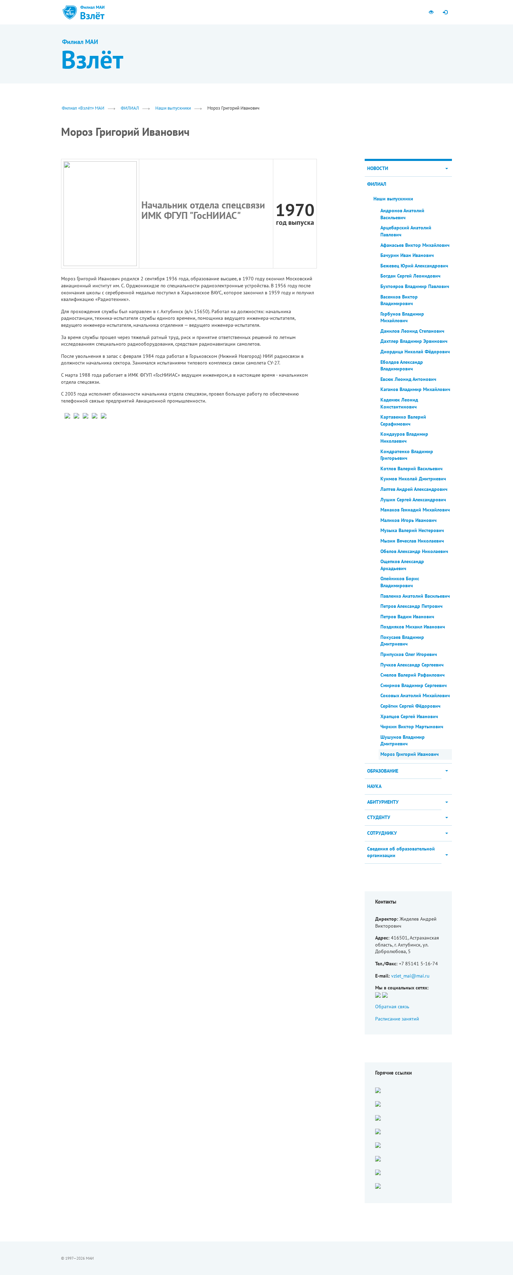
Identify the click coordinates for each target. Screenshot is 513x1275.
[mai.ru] (70, 12)
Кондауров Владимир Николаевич (404, 437)
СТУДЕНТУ (378, 817)
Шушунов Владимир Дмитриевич (402, 740)
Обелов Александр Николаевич (414, 551)
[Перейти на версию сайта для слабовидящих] (431, 12)
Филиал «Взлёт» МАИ (83, 108)
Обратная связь (392, 1006)
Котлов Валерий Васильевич (411, 468)
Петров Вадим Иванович (407, 616)
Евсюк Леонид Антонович (408, 379)
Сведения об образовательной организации (401, 852)
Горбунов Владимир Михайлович (402, 317)
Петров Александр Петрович (411, 606)
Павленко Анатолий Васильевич (415, 596)
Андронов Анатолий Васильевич (402, 214)
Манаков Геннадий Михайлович (415, 510)
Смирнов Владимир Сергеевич (413, 685)
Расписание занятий (397, 1019)
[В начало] (92, 12)
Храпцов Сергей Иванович (409, 716)
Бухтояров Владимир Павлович (414, 286)
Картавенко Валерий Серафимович (403, 420)
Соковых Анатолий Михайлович (415, 695)
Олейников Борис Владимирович (399, 582)
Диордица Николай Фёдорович (415, 351)
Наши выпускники (173, 108)
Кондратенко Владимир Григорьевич (406, 455)
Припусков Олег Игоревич (408, 654)
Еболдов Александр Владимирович (401, 365)
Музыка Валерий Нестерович (412, 530)
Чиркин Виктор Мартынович (411, 726)
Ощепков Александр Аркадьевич (402, 565)
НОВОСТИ (377, 168)
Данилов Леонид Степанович (412, 331)
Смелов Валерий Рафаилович (412, 675)
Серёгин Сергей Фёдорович (410, 706)
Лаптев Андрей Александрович (413, 489)
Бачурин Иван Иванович (407, 255)
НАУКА (374, 786)
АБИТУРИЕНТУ (383, 802)
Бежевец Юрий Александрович (414, 266)
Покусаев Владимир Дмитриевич (402, 640)
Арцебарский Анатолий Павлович (405, 231)
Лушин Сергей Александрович (413, 499)
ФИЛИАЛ (130, 108)
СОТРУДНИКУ (382, 833)
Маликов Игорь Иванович (408, 520)
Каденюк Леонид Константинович (399, 403)
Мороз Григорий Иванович (409, 754)
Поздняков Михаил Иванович (412, 627)
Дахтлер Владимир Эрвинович (413, 341)
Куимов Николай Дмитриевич (413, 479)
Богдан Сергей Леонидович (410, 276)
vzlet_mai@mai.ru (410, 976)
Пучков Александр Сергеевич (412, 665)
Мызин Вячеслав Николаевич (412, 541)
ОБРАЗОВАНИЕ (382, 771)
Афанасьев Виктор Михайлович (414, 245)
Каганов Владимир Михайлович (415, 389)
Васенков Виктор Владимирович (399, 300)
